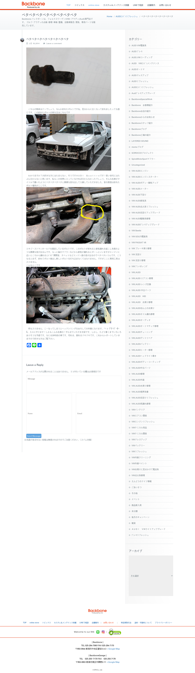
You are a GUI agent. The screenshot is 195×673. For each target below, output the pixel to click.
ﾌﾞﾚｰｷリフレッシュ (140, 535)
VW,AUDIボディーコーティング (146, 362)
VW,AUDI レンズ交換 (141, 284)
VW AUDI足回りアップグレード (146, 212)
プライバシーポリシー (163, 622)
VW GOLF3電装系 (140, 236)
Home (109, 16)
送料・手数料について (143, 622)
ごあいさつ (137, 487)
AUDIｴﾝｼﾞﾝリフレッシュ (127, 16)
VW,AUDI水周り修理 (141, 385)
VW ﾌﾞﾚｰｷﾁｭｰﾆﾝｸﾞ (140, 266)
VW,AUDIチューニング (142, 332)
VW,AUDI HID (139, 296)
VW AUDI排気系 (139, 200)
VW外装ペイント (139, 463)
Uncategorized (138, 164)
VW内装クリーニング (141, 457)
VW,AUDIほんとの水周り (143, 308)
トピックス (79, 5)
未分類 (135, 511)
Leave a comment (54, 43)
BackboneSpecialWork (142, 99)
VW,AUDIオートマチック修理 (145, 326)
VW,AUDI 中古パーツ (141, 290)
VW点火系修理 (138, 475)
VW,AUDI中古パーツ (141, 367)
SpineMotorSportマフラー (143, 159)
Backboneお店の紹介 (141, 111)
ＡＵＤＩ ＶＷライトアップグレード (148, 529)
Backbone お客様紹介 (142, 105)
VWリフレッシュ (139, 451)
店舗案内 (151, 5)
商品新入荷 (137, 505)
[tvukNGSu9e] (22, 40)
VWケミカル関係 (139, 433)
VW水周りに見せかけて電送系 (145, 469)
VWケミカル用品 (139, 427)
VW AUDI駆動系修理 (141, 218)
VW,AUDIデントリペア (142, 338)
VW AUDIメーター (140, 188)
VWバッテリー (138, 445)
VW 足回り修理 (138, 260)
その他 (135, 493)
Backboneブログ (139, 129)
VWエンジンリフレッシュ (143, 421)
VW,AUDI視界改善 (140, 391)
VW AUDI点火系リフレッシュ (145, 206)
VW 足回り (136, 254)
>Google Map (113, 648)
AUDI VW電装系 (139, 45)
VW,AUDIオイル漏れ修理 (143, 314)
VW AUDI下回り (139, 194)
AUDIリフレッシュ (140, 81)
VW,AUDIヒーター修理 (142, 350)
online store (93, 5)
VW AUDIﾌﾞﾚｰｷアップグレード (146, 224)
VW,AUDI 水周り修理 (142, 302)
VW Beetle (136, 230)
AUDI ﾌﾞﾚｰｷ (137, 51)
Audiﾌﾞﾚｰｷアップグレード (143, 93)
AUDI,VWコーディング (142, 57)
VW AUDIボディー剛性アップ (145, 182)
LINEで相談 (138, 5)
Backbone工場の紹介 (141, 135)
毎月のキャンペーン (141, 517)
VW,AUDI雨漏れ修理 (141, 403)
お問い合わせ (165, 5)
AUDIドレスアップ (140, 75)
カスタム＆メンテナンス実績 (116, 5)
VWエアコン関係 (139, 415)
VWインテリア (138, 409)
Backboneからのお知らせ (143, 117)
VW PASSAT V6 (139, 242)
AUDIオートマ (138, 69)
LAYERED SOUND (140, 141)
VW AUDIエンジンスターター (145, 176)
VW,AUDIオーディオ (141, 320)
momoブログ (137, 147)
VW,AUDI (136, 272)
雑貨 (134, 523)
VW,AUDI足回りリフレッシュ (145, 397)
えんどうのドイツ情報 (141, 481)
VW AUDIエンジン (140, 170)
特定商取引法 (126, 622)
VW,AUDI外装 (138, 379)
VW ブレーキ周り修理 (141, 248)
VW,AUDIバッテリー (141, 344)
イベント (136, 499)
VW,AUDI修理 (138, 373)
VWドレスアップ (139, 439)
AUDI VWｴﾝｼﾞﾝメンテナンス (145, 63)
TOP (68, 5)
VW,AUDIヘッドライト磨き (144, 356)
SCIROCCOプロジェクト (143, 153)
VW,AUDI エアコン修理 (142, 278)
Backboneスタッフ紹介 (142, 123)
